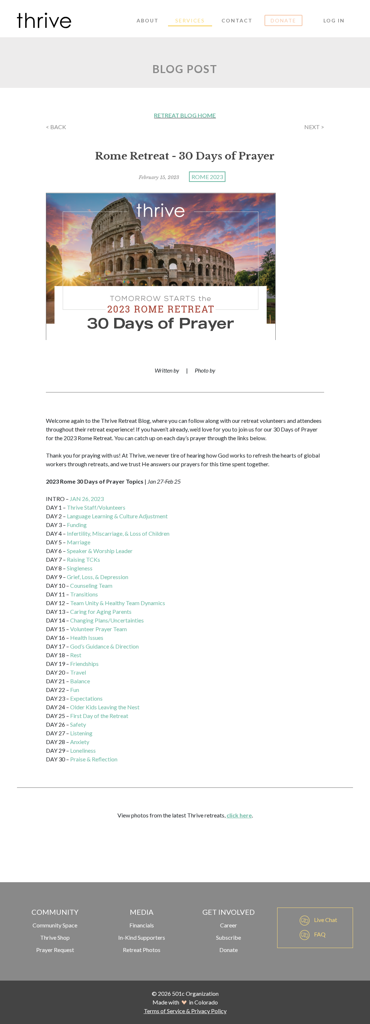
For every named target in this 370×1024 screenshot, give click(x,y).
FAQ (319, 934)
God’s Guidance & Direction (104, 646)
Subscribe (228, 937)
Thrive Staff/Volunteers (96, 507)
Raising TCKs (83, 559)
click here (239, 815)
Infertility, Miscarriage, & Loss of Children (118, 533)
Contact (237, 20)
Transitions (84, 594)
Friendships (84, 663)
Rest (75, 654)
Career (228, 925)
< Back (56, 126)
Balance (80, 680)
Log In (334, 20)
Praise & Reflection (93, 759)
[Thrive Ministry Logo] (44, 20)
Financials (141, 925)
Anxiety (79, 741)
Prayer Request (55, 949)
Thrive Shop (55, 937)
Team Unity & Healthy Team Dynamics (117, 602)
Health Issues (86, 637)
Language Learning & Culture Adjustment (117, 516)
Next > (314, 126)
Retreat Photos (141, 949)
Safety (78, 724)
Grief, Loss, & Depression (97, 576)
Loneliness (83, 750)
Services (190, 20)
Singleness (79, 568)
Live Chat (325, 919)
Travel (78, 672)
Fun (74, 689)
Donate (283, 20)
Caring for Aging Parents (101, 611)
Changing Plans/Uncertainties (107, 620)
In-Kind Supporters (141, 937)
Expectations (86, 698)
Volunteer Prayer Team (98, 628)
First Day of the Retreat (99, 715)
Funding (77, 524)
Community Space (55, 925)
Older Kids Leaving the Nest (104, 707)
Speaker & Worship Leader (100, 550)
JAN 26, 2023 (87, 498)
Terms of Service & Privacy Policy (185, 1010)
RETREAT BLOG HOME (185, 115)
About (148, 20)
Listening (81, 733)
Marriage (78, 542)
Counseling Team (91, 585)
